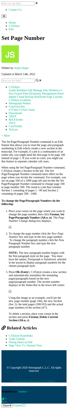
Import (12, 96)
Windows (54, 90)
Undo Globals (17, 338)
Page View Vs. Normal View (25, 345)
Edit (11, 29)
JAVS (12, 122)
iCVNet (13, 109)
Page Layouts (54, 96)
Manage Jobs (40, 90)
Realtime (22, 90)
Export (18, 93)
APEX (13, 116)
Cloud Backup (25, 96)
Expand (18, 405)
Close (6, 405)
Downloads (15, 113)
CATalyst (14, 25)
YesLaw (13, 129)
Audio (12, 90)
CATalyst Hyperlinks (21, 335)
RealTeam (40, 96)
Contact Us (15, 9)
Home (12, 22)
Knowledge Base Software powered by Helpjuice (34, 381)
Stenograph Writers (20, 103)
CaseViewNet (17, 106)
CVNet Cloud (26, 109)
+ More (5, 135)
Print (25, 93)
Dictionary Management (43, 93)
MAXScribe (16, 119)
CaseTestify (15, 126)
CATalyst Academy (20, 100)
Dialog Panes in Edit (20, 342)
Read (60, 93)
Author (22, 391)
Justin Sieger (21, 67)
